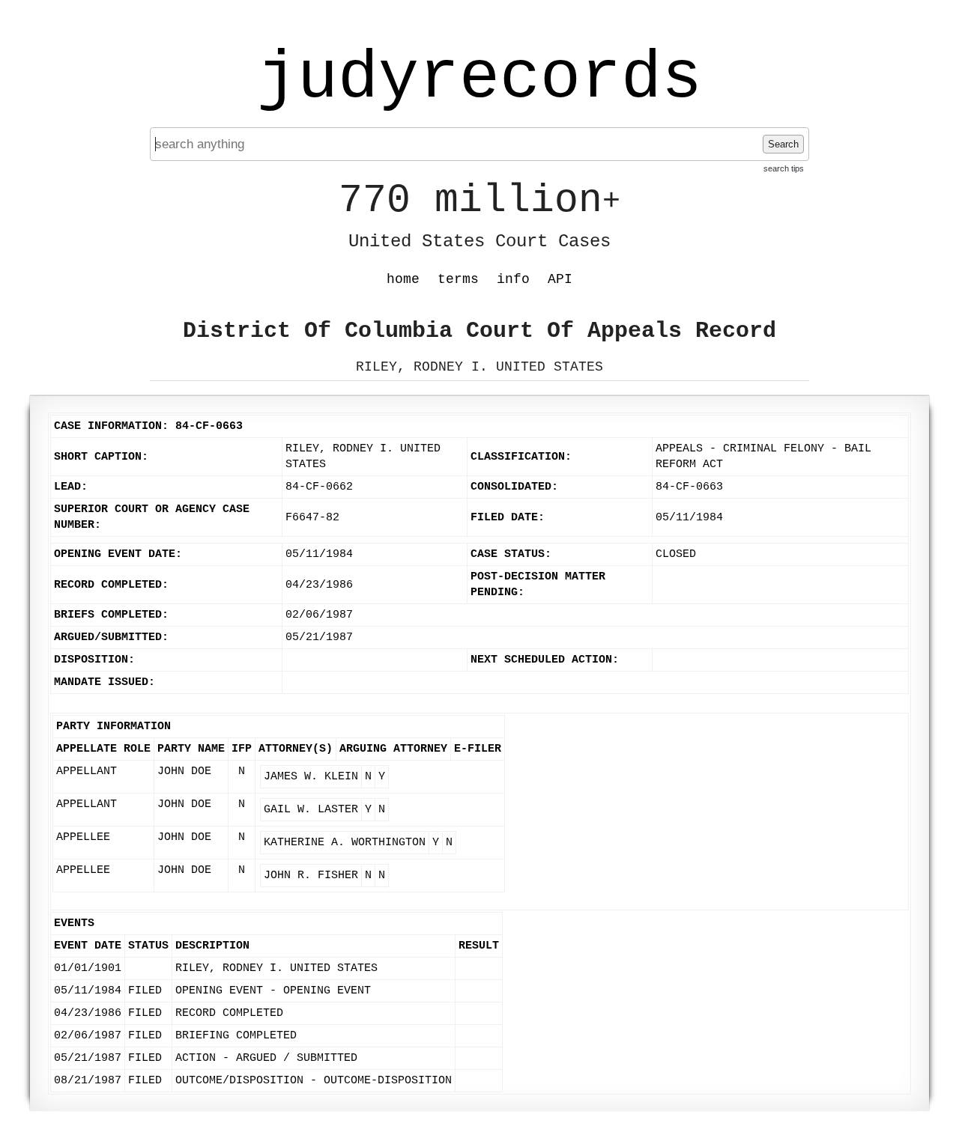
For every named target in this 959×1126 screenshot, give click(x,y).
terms (458, 279)
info (513, 279)
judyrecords (479, 78)
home (403, 279)
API (560, 279)
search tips (783, 168)
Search (783, 144)
